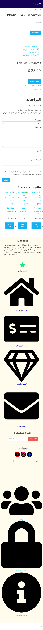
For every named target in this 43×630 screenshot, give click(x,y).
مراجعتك (37, 127)
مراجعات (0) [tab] (35, 89)
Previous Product (31, 47)
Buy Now (35, 32)
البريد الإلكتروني (35, 159)
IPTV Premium (30, 85)
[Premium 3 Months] (30, 49)
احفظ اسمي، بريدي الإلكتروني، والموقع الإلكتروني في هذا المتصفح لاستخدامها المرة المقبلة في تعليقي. (23, 173)
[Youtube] (17, 454)
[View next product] (28, 52)
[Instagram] (23, 454)
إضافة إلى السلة (34, 81)
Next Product (34, 52)
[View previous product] (38, 47)
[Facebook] (29, 454)
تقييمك (38, 120)
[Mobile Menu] (3, 4)
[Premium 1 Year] (30, 55)
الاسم (38, 150)
